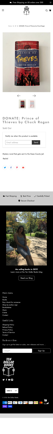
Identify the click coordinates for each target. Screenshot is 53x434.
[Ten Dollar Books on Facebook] (6, 380)
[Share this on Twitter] (5, 167)
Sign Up (41, 350)
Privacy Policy (7, 330)
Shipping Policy (8, 324)
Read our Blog (27, 278)
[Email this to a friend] (23, 167)
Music (4, 310)
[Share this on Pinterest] (17, 167)
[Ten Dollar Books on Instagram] (12, 380)
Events (4, 312)
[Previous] (19, 96)
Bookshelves (6, 307)
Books (4, 299)
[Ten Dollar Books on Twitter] (3, 380)
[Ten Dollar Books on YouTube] (9, 380)
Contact (5, 315)
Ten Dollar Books (13, 397)
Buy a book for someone (11, 302)
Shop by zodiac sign (10, 305)
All (15, 26)
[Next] (34, 96)
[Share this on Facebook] (11, 167)
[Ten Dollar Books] (26, 10)
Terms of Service (8, 332)
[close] (50, 2)
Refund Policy (7, 327)
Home (10, 26)
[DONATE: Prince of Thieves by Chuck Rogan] (27, 62)
